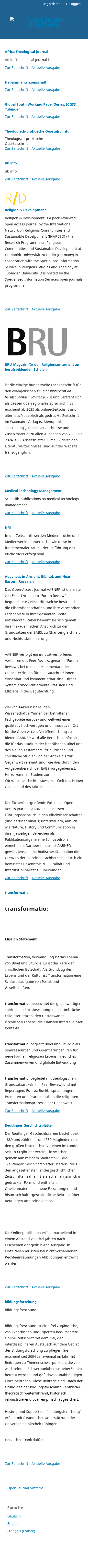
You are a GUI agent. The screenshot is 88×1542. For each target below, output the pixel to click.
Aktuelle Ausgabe (46, 67)
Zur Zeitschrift (16, 67)
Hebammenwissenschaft (25, 82)
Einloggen (73, 3)
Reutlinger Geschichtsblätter (29, 1125)
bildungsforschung (21, 1301)
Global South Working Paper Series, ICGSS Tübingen (40, 106)
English (13, 1523)
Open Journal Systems (25, 1488)
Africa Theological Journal (26, 51)
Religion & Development (25, 210)
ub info (11, 163)
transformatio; (17, 892)
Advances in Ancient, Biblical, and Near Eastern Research (37, 579)
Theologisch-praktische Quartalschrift (37, 131)
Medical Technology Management (33, 490)
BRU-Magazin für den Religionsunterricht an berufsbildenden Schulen (42, 367)
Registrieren (51, 3)
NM (8, 527)
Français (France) (21, 1531)
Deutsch (14, 1516)
